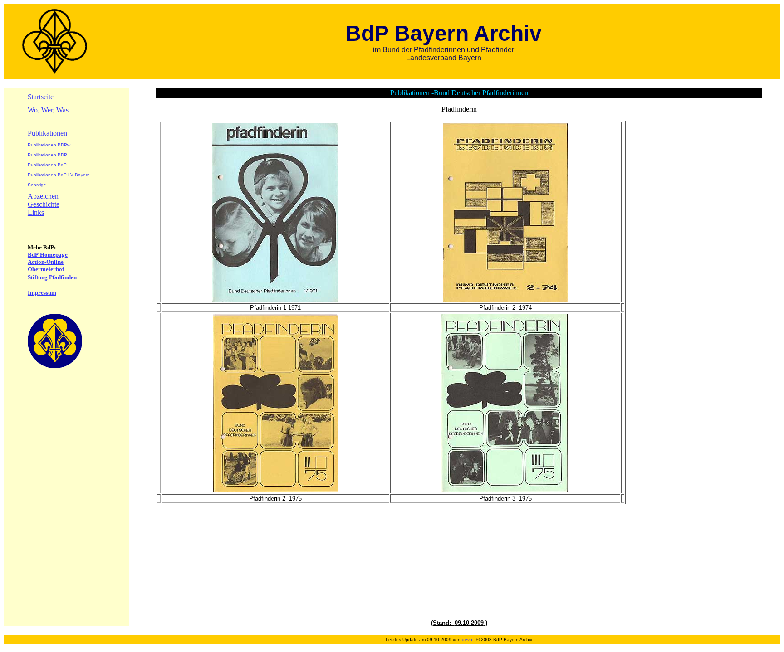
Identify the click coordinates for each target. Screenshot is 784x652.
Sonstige (37, 184)
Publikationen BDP (47, 154)
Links (36, 212)
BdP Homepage (48, 254)
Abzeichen (43, 196)
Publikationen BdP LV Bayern (59, 174)
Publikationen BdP (47, 164)
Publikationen (47, 133)
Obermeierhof (46, 269)
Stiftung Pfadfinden (52, 277)
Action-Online (46, 261)
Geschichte (43, 204)
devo (467, 639)
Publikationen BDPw (49, 144)
